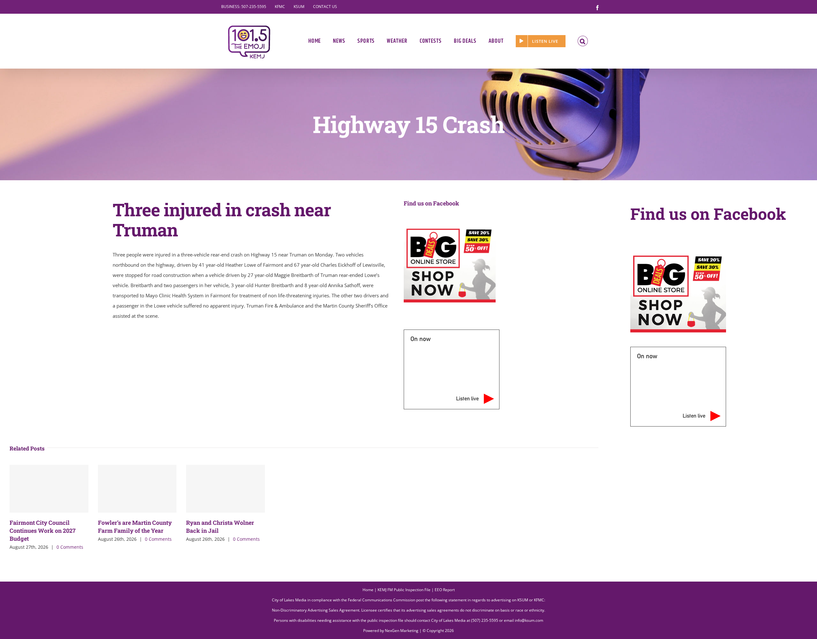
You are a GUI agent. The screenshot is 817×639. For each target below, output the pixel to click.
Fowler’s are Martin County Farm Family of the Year (135, 526)
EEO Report (445, 589)
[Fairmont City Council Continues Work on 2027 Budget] (49, 489)
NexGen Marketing (401, 630)
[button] (583, 41)
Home (368, 589)
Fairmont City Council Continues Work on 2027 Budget (43, 530)
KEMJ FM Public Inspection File (404, 589)
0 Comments (69, 547)
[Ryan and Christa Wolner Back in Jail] (225, 489)
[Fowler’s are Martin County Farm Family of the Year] (137, 489)
